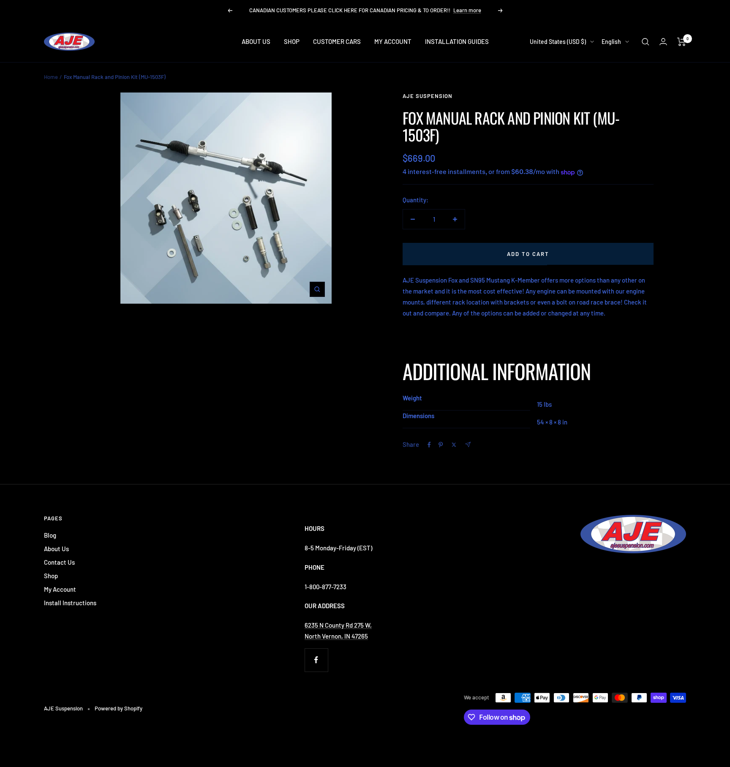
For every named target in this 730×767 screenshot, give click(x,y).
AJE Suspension (427, 95)
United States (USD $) (558, 41)
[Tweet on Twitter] (454, 445)
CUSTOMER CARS (337, 41)
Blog (50, 535)
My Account (60, 589)
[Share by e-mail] (468, 444)
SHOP (292, 41)
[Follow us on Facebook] (316, 660)
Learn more (467, 10)
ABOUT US (256, 41)
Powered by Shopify (118, 708)
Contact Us (59, 562)
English (611, 41)
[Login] (663, 41)
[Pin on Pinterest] (441, 445)
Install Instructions (70, 603)
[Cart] (681, 42)
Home (51, 76)
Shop (51, 575)
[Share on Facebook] (429, 445)
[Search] (645, 42)
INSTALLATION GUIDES (457, 41)
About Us (56, 548)
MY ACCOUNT (392, 41)
